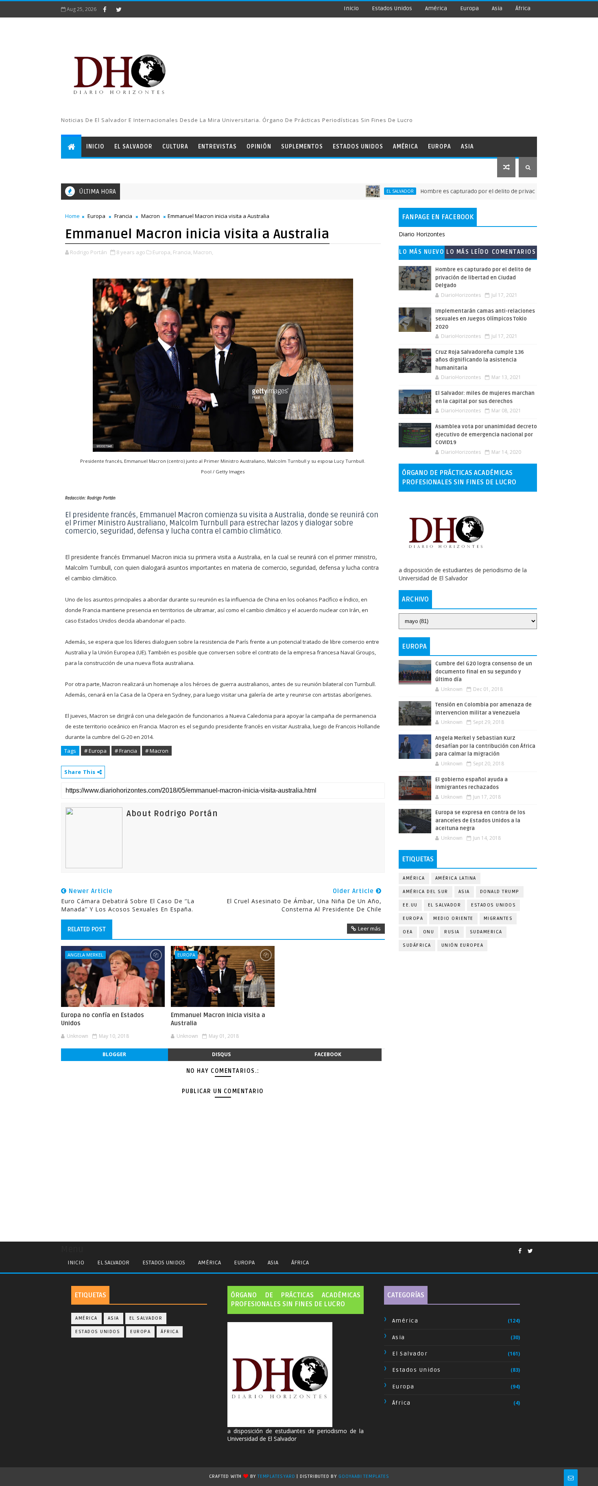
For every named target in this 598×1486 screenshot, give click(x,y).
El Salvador (133, 146)
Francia (123, 216)
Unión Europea (462, 945)
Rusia (452, 932)
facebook (327, 1054)
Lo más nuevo (421, 251)
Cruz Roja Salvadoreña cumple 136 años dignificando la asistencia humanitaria (479, 360)
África (522, 8)
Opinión (259, 146)
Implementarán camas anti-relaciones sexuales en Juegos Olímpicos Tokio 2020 (485, 319)
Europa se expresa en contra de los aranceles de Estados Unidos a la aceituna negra (480, 820)
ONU (428, 932)
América (436, 8)
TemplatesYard (276, 1476)
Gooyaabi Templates (363, 1476)
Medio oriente (453, 918)
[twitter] (119, 9)
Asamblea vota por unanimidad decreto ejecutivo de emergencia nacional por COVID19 (486, 434)
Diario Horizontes (422, 234)
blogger (114, 1054)
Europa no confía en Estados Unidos (102, 1019)
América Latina (455, 878)
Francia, (182, 252)
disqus (221, 1054)
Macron (150, 216)
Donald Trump (499, 892)
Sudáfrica (417, 945)
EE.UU (410, 905)
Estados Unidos (392, 8)
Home (72, 216)
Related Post (87, 929)
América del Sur (425, 892)
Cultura (175, 146)
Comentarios (514, 251)
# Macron (156, 750)
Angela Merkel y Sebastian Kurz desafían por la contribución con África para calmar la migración (485, 746)
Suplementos (302, 146)
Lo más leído (467, 251)
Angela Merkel (85, 955)
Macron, (203, 252)
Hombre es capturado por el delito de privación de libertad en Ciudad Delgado (493, 191)
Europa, (162, 252)
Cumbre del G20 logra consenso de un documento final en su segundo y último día (483, 671)
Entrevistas (217, 146)
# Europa (95, 750)
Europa (469, 8)
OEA (408, 932)
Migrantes (498, 918)
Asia (497, 8)
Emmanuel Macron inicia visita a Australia (218, 1019)
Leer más (369, 928)
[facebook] (104, 9)
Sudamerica (486, 932)
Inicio (351, 8)
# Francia (126, 750)
